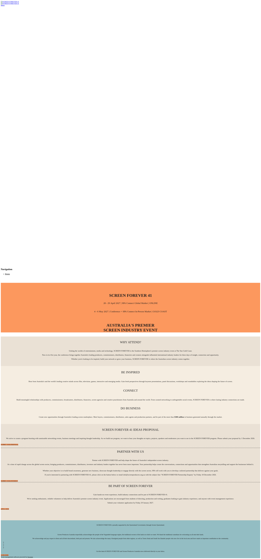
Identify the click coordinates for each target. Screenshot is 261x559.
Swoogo (30, 557)
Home (7, 274)
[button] (9, 444)
